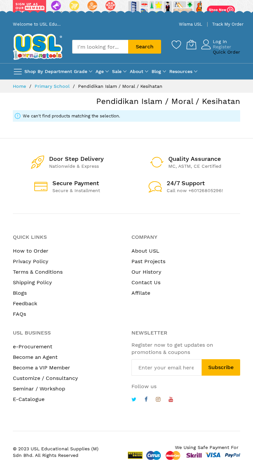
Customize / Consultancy (45, 378)
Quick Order (226, 52)
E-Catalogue (28, 399)
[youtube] (171, 400)
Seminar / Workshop (39, 389)
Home (20, 86)
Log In (220, 41)
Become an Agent (35, 357)
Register (222, 46)
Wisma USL (190, 24)
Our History (146, 272)
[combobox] (100, 47)
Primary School (53, 86)
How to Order (30, 251)
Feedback (25, 303)
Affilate (140, 293)
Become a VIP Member (41, 367)
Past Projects (148, 261)
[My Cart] (191, 44)
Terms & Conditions (38, 272)
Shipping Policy (32, 282)
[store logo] (37, 47)
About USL (145, 251)
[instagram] (158, 400)
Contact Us (145, 282)
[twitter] (133, 400)
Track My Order (227, 24)
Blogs (20, 293)
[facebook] (146, 400)
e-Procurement (32, 346)
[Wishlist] (177, 44)
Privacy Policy (30, 261)
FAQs (19, 314)
